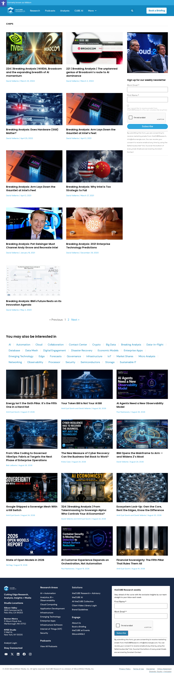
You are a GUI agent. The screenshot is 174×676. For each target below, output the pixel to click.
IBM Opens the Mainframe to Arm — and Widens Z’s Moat (140, 454)
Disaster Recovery (81, 350)
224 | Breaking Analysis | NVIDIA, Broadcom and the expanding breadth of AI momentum (34, 72)
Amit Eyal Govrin (13, 412)
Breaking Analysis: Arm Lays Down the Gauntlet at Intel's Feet (30, 188)
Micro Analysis (147, 356)
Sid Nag (9, 565)
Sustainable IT (128, 362)
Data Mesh (31, 350)
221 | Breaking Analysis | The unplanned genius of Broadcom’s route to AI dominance (91, 72)
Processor (54, 362)
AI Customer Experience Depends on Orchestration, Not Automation (85, 561)
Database (14, 350)
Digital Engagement (54, 350)
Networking (15, 362)
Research (35, 10)
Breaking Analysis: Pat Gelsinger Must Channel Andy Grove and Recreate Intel (32, 245)
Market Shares (125, 356)
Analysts (64, 10)
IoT (109, 356)
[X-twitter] (12, 654)
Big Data (111, 344)
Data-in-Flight (154, 344)
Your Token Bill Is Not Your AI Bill (81, 403)
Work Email (133, 85)
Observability (35, 362)
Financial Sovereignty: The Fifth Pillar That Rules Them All (140, 561)
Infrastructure (94, 356)
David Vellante (12, 81)
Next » (75, 320)
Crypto (96, 344)
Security (70, 362)
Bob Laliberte (11, 465)
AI (10, 344)
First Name (133, 95)
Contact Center (78, 344)
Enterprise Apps (133, 350)
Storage (110, 362)
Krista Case (66, 462)
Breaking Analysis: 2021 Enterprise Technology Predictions (88, 245)
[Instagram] (30, 654)
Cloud (39, 344)
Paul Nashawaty (123, 412)
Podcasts (50, 10)
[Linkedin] (18, 654)
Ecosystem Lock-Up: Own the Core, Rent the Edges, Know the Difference (140, 508)
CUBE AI (79, 10)
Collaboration (56, 344)
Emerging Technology (21, 356)
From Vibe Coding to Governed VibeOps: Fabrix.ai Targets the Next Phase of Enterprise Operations (29, 456)
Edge (42, 356)
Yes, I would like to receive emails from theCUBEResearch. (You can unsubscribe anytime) (147, 109)
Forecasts (56, 356)
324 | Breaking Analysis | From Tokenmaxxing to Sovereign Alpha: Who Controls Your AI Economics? (84, 510)
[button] (3, 3)
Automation (23, 344)
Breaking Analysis (131, 344)
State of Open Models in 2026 (25, 560)
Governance (74, 356)
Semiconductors (90, 362)
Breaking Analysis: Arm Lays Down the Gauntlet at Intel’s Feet (91, 131)
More (91, 10)
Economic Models (108, 350)
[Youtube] (6, 654)
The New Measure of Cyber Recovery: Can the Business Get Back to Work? (85, 454)
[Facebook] (24, 654)
